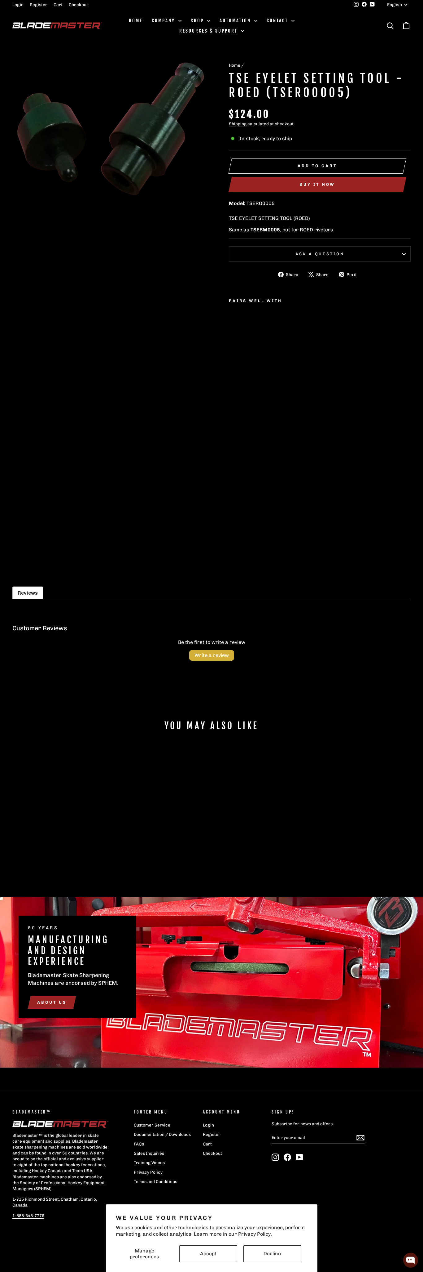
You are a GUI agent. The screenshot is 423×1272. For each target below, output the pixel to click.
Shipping (237, 123)
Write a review (211, 655)
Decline (272, 1253)
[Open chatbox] (410, 1260)
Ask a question (319, 254)
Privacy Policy (148, 1172)
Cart (58, 4)
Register (38, 4)
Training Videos (149, 1162)
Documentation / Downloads (162, 1134)
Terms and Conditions (155, 1181)
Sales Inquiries (149, 1153)
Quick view (60, 834)
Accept (208, 1253)
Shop (198, 21)
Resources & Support (209, 31)
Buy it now (317, 184)
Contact (278, 21)
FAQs (139, 1143)
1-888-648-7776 (28, 1215)
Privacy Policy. (255, 1234)
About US (52, 1002)
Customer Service (152, 1124)
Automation (236, 21)
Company (164, 21)
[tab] (27, 593)
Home (135, 21)
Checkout (78, 4)
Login (18, 4)
